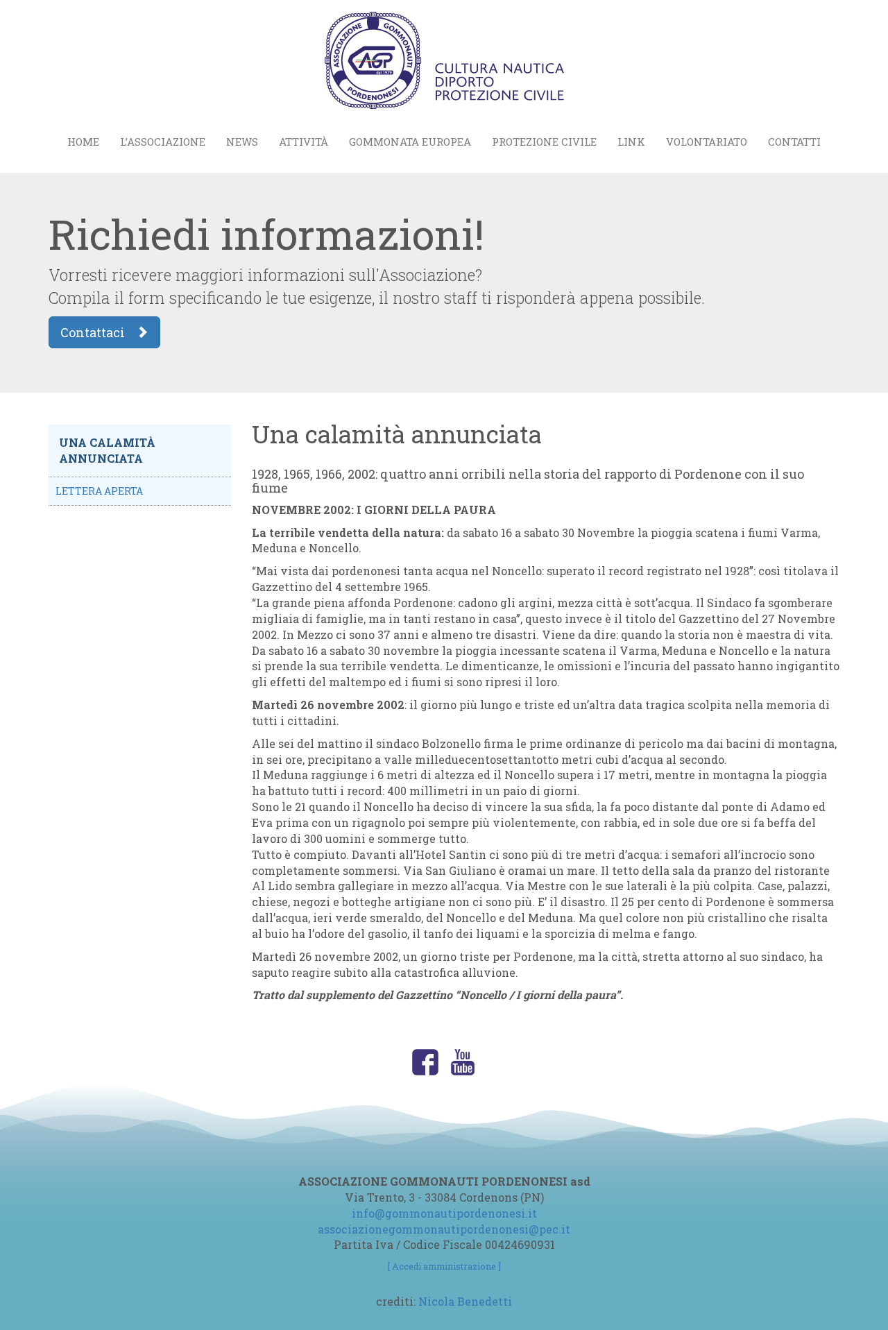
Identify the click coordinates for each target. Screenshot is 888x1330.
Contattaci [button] (98, 332)
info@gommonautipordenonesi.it (444, 1213)
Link (631, 141)
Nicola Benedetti (465, 1301)
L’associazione (162, 141)
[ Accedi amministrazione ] (444, 1266)
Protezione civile (544, 141)
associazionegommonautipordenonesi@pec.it (444, 1229)
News (242, 141)
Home (83, 141)
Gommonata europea (410, 141)
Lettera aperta (99, 490)
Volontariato (706, 141)
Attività (303, 141)
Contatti (794, 141)
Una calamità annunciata (107, 450)
